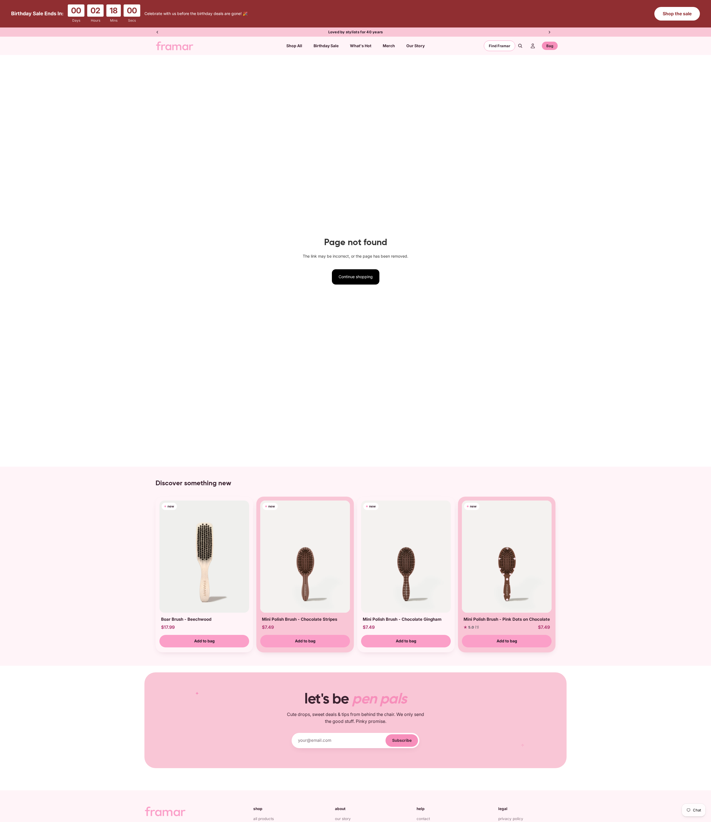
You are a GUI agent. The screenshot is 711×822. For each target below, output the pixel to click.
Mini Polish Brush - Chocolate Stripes (299, 619)
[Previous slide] (157, 32)
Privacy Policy (510, 818)
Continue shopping (356, 276)
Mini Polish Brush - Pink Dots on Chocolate (507, 619)
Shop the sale (677, 13)
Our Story (343, 818)
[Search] (520, 46)
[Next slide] (549, 32)
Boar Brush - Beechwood (186, 619)
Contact (423, 818)
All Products (263, 818)
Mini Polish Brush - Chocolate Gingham (402, 619)
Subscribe (402, 740)
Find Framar (499, 46)
